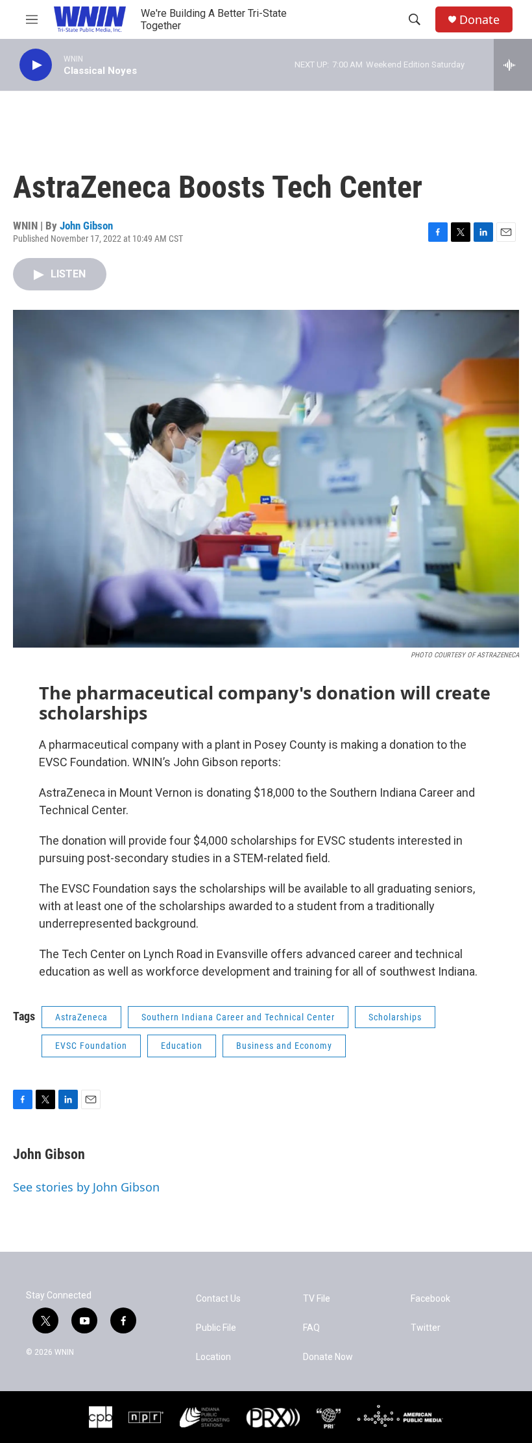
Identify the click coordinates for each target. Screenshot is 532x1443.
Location (213, 1357)
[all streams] (513, 65)
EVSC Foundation (91, 1045)
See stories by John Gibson (86, 1187)
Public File (216, 1328)
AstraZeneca (81, 1017)
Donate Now (328, 1357)
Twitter (426, 1328)
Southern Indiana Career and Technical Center (238, 1017)
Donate (479, 20)
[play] (35, 65)
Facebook (430, 1299)
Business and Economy (284, 1045)
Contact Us (218, 1299)
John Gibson (86, 225)
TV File (316, 1299)
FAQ (311, 1328)
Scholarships (395, 1017)
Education (181, 1045)
